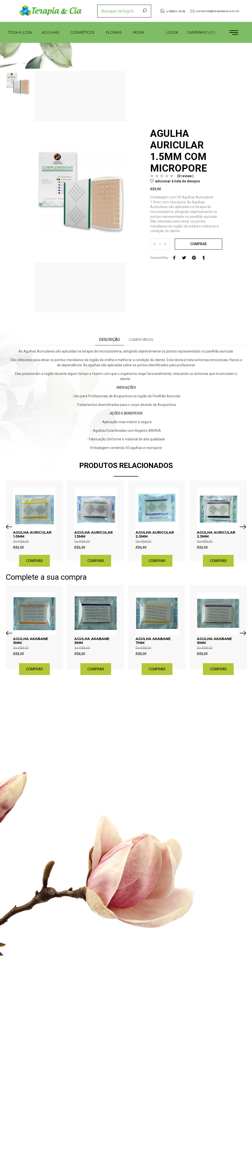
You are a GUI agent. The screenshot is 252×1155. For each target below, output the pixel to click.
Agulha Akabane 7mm (153, 641)
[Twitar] (184, 258)
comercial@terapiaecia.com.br (217, 11)
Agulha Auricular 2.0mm (155, 534)
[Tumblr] (204, 258)
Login (172, 32)
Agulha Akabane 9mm (214, 641)
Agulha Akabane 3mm (30, 641)
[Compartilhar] (174, 258)
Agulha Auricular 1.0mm (32, 534)
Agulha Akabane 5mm (91, 641)
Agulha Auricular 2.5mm (216, 534)
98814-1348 (175, 11)
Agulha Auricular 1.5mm (93, 534)
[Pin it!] (194, 258)
